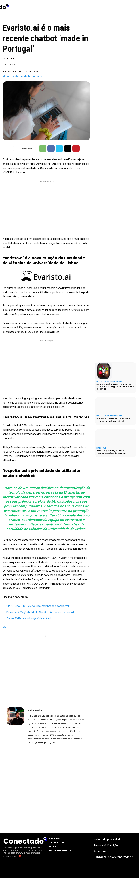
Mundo (7, 76)
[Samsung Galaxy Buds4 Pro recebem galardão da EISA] (103, 437)
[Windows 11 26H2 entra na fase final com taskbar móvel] (103, 405)
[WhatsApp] (42, 148)
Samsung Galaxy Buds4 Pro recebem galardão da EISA (111, 452)
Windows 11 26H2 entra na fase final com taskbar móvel (113, 419)
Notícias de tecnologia (27, 76)
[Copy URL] (67, 148)
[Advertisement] (46, 208)
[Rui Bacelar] (15, 728)
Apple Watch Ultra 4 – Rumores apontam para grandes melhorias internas (115, 386)
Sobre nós (100, 851)
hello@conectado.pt (120, 857)
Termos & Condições (107, 845)
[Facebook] (51, 148)
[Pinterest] (76, 148)
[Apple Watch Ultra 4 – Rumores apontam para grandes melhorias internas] (103, 371)
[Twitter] (59, 148)
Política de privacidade (107, 839)
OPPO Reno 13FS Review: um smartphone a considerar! (38, 606)
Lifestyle (101, 448)
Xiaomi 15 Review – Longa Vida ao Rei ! (28, 618)
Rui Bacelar (13, 59)
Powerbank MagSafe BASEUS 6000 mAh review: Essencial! (40, 612)
